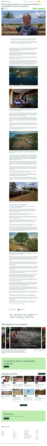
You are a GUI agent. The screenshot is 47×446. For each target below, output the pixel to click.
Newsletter (6, 418)
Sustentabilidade (27, 317)
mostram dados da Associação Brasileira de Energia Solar (27, 162)
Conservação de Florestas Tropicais (32, 314)
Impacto (14, 434)
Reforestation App (26, 434)
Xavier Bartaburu (14, 309)
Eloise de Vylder (22, 309)
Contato (14, 432)
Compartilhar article (41, 8)
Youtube (37, 433)
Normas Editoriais (15, 433)
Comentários (34, 8)
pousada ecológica (18, 228)
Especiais (32, 1)
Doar (39, 1)
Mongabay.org (26, 433)
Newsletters (14, 435)
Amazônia (11, 314)
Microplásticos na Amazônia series (39, 350)
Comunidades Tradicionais (17, 314)
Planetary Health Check (27, 435)
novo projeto (34, 119)
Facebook (37, 435)
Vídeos (29, 1)
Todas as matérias (41, 373)
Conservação (24, 314)
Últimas (2, 435)
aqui (24, 303)
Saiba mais (5, 366)
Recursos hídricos (12, 317)
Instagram (37, 432)
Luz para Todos (24, 257)
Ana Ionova (5, 8)
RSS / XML (37, 439)
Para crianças (26, 432)
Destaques (25, 1)
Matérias (35, 1)
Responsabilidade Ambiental (20, 317)
